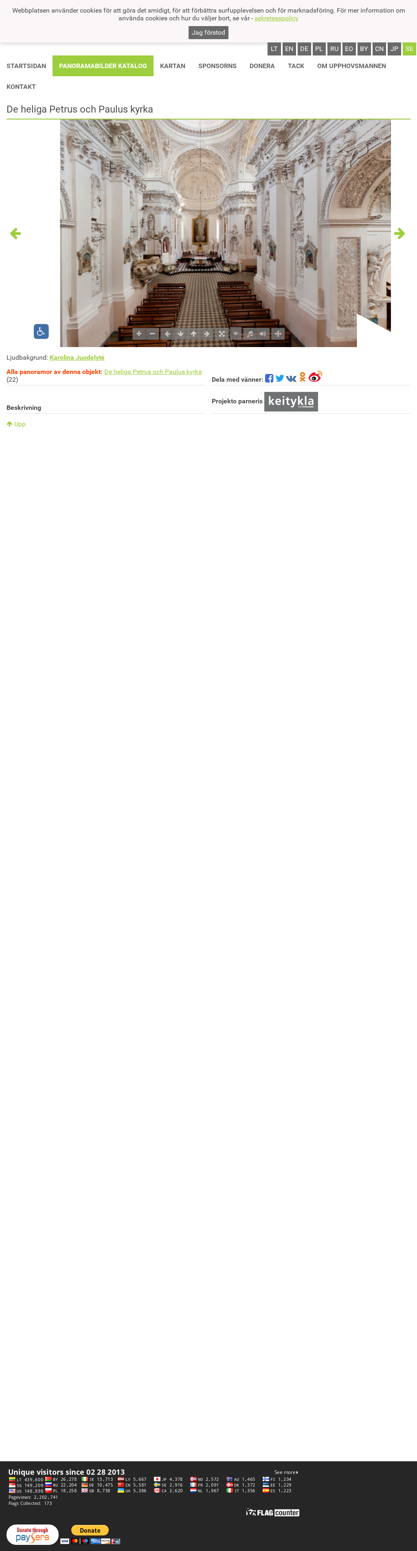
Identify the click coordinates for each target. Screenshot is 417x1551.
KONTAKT (21, 87)
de (304, 49)
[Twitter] (279, 379)
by (364, 49)
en (289, 49)
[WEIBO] (316, 379)
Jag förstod (208, 32)
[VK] (291, 379)
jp (394, 49)
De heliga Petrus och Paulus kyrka (153, 372)
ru (334, 49)
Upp (19, 424)
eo (349, 49)
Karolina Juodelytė (77, 357)
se (409, 49)
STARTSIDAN (26, 66)
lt (274, 49)
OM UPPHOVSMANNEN (351, 66)
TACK (296, 66)
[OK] (302, 379)
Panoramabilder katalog (103, 66)
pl (319, 49)
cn (379, 49)
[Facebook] (269, 379)
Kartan (172, 66)
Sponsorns (217, 66)
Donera (262, 66)
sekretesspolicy (276, 18)
